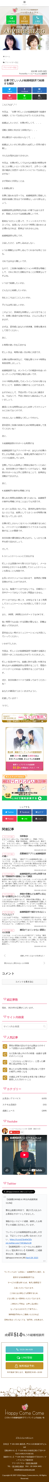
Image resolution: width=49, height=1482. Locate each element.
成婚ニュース (24, 1110)
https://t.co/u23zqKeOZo (21, 1239)
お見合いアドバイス (24, 1098)
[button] (44, 1026)
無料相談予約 (26, 1365)
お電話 (38, 21)
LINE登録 (11, 21)
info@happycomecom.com (24, 1469)
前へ (3, 42)
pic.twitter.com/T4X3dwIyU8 (18, 1243)
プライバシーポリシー (24, 1438)
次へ (46, 42)
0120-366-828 (26, 1349)
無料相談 (24, 21)
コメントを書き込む (24, 982)
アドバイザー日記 (9, 67)
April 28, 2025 (32, 1257)
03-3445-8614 (18, 1466)
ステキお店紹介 (24, 1104)
